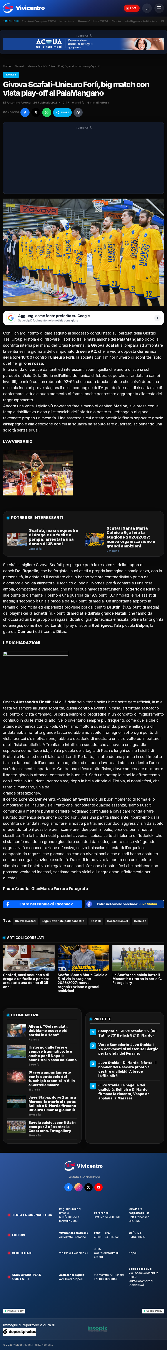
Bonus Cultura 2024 (93, 21)
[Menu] (159, 8)
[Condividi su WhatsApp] (46, 112)
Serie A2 (140, 921)
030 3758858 (108, 1279)
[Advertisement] (83, 160)
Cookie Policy (154, 1310)
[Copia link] (78, 112)
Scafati (96, 921)
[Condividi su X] (35, 112)
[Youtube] (98, 1187)
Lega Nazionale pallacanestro (63, 921)
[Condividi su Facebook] (25, 112)
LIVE (133, 8)
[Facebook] (68, 1187)
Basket (19, 66)
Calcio (116, 21)
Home (7, 66)
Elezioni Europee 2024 (39, 21)
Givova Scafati (25, 921)
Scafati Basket (117, 921)
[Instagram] (78, 1187)
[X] (88, 1187)
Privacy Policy (15, 1310)
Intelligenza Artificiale (140, 21)
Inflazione (67, 21)
